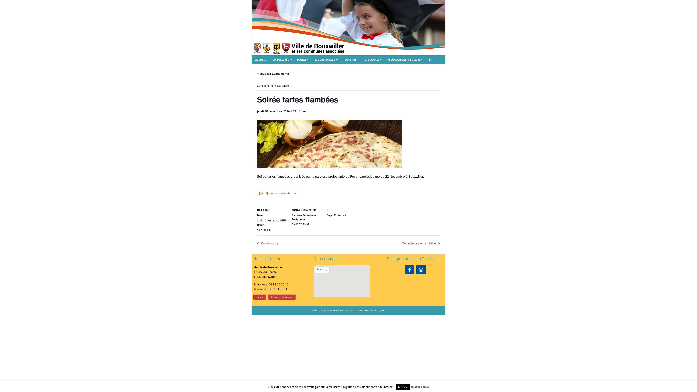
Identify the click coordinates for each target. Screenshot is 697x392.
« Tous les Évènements (273, 74)
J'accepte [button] (402, 387)
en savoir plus (419, 387)
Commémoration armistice (419, 243)
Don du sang (269, 243)
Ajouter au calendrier (278, 193)
